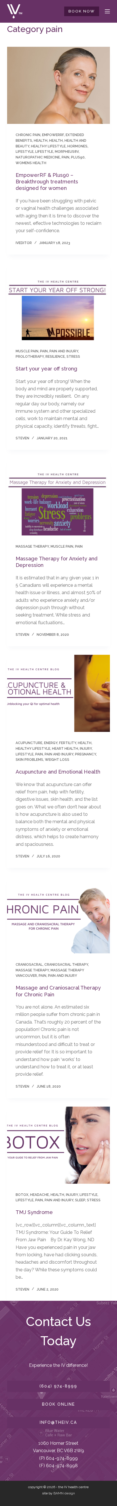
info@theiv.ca (58, 1422)
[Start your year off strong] (58, 301)
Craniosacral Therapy (66, 965)
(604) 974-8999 (58, 1386)
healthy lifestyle (48, 146)
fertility (67, 743)
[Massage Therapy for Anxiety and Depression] (58, 496)
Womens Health (31, 163)
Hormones (77, 146)
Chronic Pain (28, 135)
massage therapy (32, 546)
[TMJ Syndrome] (58, 1145)
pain (65, 157)
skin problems (29, 760)
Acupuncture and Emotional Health (58, 772)
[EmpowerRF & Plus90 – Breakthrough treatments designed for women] (58, 85)
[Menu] (107, 11)
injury (86, 749)
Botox (22, 1195)
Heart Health (65, 749)
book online (58, 1404)
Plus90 (78, 157)
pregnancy (85, 754)
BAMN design (64, 1493)
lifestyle (25, 152)
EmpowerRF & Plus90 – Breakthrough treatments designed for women (47, 181)
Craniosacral (29, 965)
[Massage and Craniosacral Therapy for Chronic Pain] (58, 915)
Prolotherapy (30, 357)
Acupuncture (29, 743)
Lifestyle (44, 152)
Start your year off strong (46, 369)
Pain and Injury (63, 351)
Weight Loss (57, 760)
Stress (73, 357)
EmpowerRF (53, 135)
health (40, 141)
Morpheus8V (67, 152)
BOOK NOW (81, 11)
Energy (50, 743)
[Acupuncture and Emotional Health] (58, 693)
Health (56, 141)
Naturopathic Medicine (38, 157)
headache (39, 1195)
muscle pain (27, 351)
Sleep (80, 1200)
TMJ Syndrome (34, 1212)
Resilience (55, 357)
